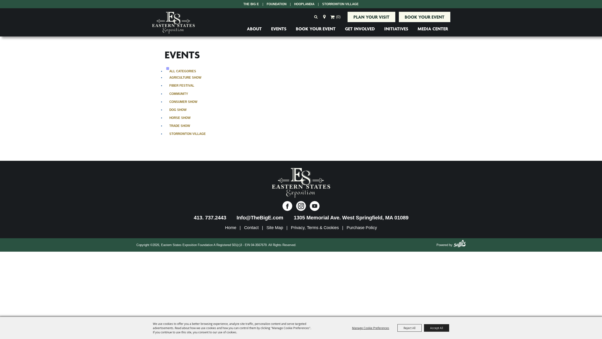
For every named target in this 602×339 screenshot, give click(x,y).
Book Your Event (424, 17)
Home (230, 227)
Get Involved (360, 29)
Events (278, 29)
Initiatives (396, 29)
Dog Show (177, 110)
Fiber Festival (181, 85)
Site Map (274, 227)
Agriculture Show (185, 77)
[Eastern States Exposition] (173, 23)
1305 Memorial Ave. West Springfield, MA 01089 (351, 218)
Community (178, 94)
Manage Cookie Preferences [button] (370, 328)
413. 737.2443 (210, 218)
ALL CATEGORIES (182, 71)
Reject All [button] (410, 328)
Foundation (276, 4)
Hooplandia (304, 4)
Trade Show (179, 126)
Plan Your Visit (371, 17)
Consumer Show (183, 102)
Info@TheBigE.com (260, 218)
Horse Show (179, 118)
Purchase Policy (362, 227)
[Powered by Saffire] (460, 244)
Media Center (433, 29)
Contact (251, 227)
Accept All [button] (436, 328)
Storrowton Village (340, 4)
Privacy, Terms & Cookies (315, 227)
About (254, 29)
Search (316, 17)
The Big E (251, 4)
